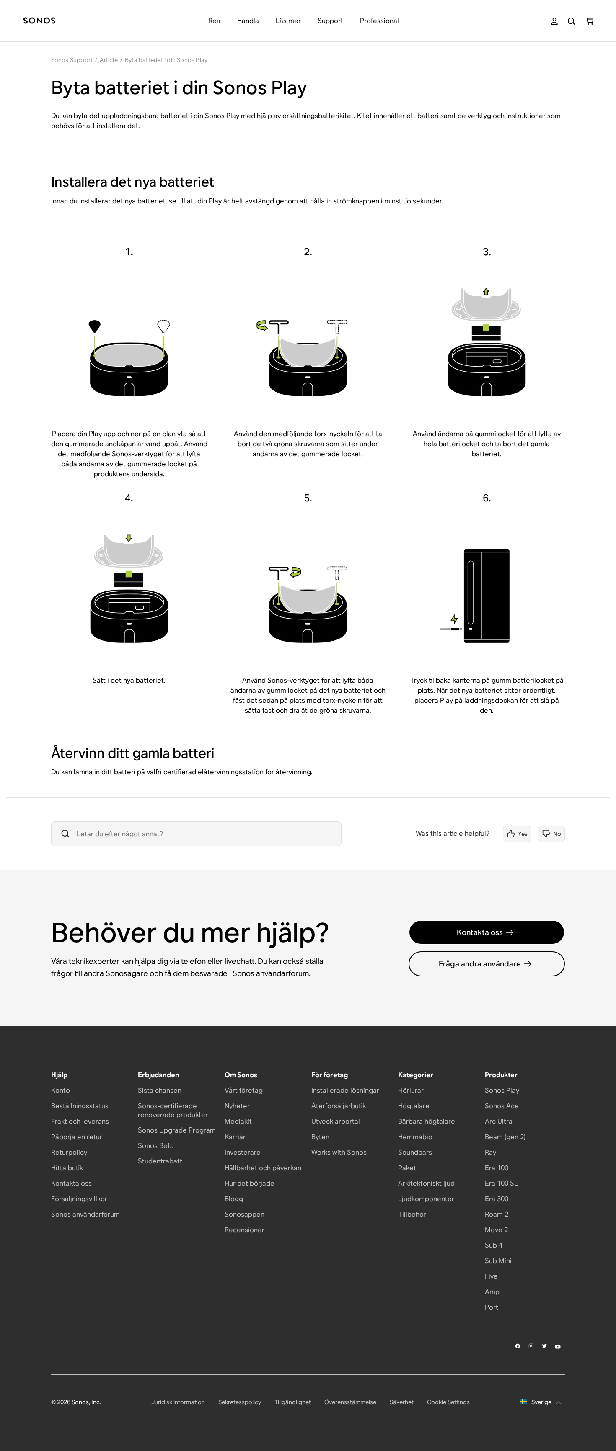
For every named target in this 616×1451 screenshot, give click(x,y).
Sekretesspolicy (239, 1402)
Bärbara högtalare (426, 1121)
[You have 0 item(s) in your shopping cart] (589, 21)
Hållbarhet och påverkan (263, 1167)
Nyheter (237, 1106)
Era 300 (496, 1198)
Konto (60, 1090)
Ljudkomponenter (426, 1198)
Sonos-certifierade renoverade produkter (173, 1110)
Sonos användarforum (85, 1214)
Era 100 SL (501, 1183)
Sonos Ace (502, 1106)
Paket (407, 1167)
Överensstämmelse (350, 1402)
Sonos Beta (156, 1145)
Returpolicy (69, 1152)
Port (491, 1307)
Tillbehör (412, 1214)
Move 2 (496, 1229)
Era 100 (496, 1167)
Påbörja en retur (76, 1137)
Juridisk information (178, 1402)
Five (491, 1276)
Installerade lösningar (345, 1090)
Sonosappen (244, 1214)
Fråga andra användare (480, 963)
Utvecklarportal (335, 1121)
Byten (320, 1137)
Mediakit (238, 1121)
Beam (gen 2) (505, 1137)
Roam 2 (496, 1214)
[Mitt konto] (554, 21)
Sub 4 (493, 1245)
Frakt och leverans (80, 1121)
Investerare (243, 1152)
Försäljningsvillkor (79, 1198)
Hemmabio (415, 1137)
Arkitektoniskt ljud (426, 1183)
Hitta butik (67, 1167)
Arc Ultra (498, 1121)
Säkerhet (402, 1402)
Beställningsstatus (80, 1106)
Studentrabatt (160, 1161)
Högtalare (414, 1106)
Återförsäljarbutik (338, 1106)
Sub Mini (498, 1260)
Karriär (235, 1137)
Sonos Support (72, 60)
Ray (490, 1152)
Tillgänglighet (292, 1402)
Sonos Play (502, 1090)
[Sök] (571, 21)
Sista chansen (159, 1090)
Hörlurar (411, 1090)
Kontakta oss (480, 932)
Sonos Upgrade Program (177, 1130)
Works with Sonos (339, 1152)
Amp (492, 1291)
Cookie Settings (448, 1402)
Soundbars (415, 1152)
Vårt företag (244, 1090)
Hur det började (249, 1183)
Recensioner (244, 1229)
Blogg (234, 1198)
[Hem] (39, 21)
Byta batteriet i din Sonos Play (166, 60)
